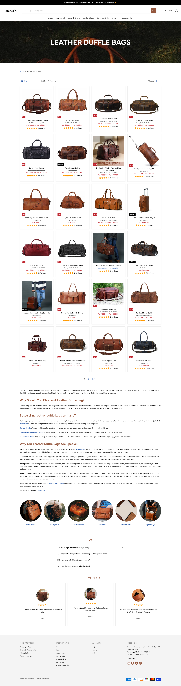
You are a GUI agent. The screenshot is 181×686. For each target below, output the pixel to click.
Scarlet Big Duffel (36, 265)
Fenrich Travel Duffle (108, 218)
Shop (50, 18)
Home (22, 71)
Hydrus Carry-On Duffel (72, 218)
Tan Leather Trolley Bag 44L (144, 169)
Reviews (94, 653)
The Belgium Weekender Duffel (36, 218)
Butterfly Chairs (74, 18)
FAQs (57, 647)
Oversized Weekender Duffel (72, 265)
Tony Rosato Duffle (72, 168)
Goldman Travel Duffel (144, 120)
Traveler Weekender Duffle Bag (36, 120)
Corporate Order (103, 18)
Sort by (43, 81)
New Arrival (60, 18)
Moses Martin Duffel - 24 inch (72, 313)
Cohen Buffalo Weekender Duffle (72, 361)
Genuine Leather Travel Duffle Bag (108, 265)
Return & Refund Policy (28, 650)
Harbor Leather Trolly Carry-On (144, 218)
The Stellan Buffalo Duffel (108, 119)
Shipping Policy (25, 647)
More (114, 18)
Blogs (58, 650)
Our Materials (60, 662)
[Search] (153, 10)
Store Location (61, 656)
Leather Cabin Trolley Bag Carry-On (37, 313)
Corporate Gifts (61, 659)
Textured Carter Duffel (144, 265)
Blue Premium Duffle (144, 361)
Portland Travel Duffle (144, 313)
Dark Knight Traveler (37, 168)
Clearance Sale (126, 18)
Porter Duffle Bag (72, 120)
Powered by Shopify (43, 678)
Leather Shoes (88, 18)
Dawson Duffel (25, 428)
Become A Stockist (62, 665)
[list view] (159, 81)
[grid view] (156, 81)
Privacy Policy (24, 653)
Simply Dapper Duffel (108, 361)
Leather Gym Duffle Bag (37, 361)
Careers (94, 650)
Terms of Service (26, 656)
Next (93, 379)
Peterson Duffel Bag (108, 309)
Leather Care (60, 653)
